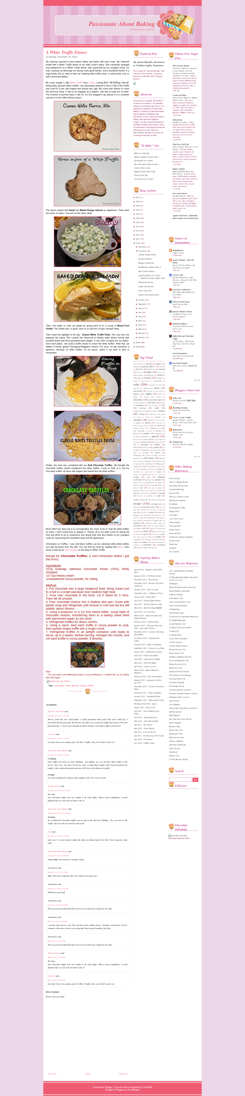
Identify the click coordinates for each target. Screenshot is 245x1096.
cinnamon (140, 405)
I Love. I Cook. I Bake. (182, 417)
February (142, 333)
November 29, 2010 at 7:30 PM (58, 715)
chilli (160, 394)
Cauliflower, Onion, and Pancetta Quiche (182, 315)
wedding (136, 545)
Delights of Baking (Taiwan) (180, 656)
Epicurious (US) (175, 667)
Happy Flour (174, 511)
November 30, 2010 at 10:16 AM (59, 790)
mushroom (136, 472)
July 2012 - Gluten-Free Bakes (146, 655)
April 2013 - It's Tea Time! (144, 611)
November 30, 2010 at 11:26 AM (59, 813)
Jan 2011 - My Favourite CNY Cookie (149, 735)
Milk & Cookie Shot (142, 153)
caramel (151, 385)
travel (145, 534)
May (140, 320)
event (67, 685)
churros (162, 403)
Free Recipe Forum (176, 686)
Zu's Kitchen (174, 551)
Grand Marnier (149, 439)
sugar (149, 526)
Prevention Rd (174, 526)
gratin (138, 442)
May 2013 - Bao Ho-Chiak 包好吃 (148, 607)
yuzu (152, 547)
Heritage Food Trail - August (145, 703)
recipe (83, 685)
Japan (138, 450)
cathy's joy (177, 398)
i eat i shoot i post (176, 518)
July (140, 312)
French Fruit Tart (141, 175)
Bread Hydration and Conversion (182, 587)
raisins (160, 499)
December (142, 246)
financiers (154, 428)
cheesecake (137, 391)
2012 (138, 234)
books (139, 378)
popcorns (152, 490)
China (135, 397)
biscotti (160, 372)
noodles (159, 471)
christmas (152, 402)
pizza (160, 487)
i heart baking (174, 522)
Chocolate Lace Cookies (143, 178)
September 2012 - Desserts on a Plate (149, 648)
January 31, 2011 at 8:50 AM (58, 905)
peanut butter (157, 485)
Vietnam (147, 539)
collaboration (137, 411)
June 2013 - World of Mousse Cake (148, 604)
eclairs (135, 425)
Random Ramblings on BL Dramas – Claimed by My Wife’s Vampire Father (185, 280)
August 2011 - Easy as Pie (144, 707)
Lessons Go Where (151, 455)
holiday (157, 444)
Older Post (123, 1073)
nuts (153, 474)
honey (146, 447)
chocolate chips (155, 399)
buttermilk (157, 381)
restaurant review (148, 507)
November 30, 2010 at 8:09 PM (58, 855)
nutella (144, 474)
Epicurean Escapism (177, 500)
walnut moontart (157, 542)
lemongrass (137, 455)
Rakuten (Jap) (174, 726)
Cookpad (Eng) (175, 634)
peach (148, 485)
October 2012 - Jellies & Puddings (148, 644)
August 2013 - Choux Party (145, 596)
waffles (135, 542)
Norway (135, 474)
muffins (159, 469)
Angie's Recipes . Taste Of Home (183, 261)
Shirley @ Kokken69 (56, 711)
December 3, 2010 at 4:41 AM (58, 888)
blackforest (150, 375)
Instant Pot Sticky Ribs (181, 410)
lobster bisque (138, 461)
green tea (146, 441)
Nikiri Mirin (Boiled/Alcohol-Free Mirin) (184, 293)
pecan (135, 488)
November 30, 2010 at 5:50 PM (58, 836)
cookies (161, 410)
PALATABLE (138, 132)
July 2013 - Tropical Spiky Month (147, 600)
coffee (156, 408)
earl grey (159, 423)
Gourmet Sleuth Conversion (180, 689)
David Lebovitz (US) (177, 649)
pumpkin (136, 499)
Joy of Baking (174, 704)
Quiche (145, 499)
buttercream (146, 381)
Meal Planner (174, 715)
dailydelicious (178, 250)
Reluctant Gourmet (176, 737)
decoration (161, 420)
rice (161, 507)
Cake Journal (174, 478)
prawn (140, 496)
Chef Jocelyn (71, 550)
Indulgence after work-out (179, 697)
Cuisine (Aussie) (175, 642)
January (141, 337)
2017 (138, 214)
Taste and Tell (174, 533)
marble (144, 466)
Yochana (172, 548)
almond (149, 363)
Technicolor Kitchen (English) (181, 537)
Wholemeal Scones (145, 282)
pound (162, 493)
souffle (161, 518)
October (141, 299)
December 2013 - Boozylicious (146, 579)
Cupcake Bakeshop (176, 489)
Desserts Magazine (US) (179, 660)
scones (145, 515)
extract (135, 428)
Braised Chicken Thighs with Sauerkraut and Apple (184, 266)
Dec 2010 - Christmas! (143, 739)
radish (153, 500)
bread (147, 377)
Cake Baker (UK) (176, 598)
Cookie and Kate (179, 95)
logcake (149, 461)
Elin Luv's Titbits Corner (179, 496)
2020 (138, 201)
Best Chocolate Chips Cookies (146, 164)
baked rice (151, 369)
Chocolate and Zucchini (178, 485)
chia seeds (159, 391)
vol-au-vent (158, 539)
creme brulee (160, 414)
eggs (152, 425)
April (140, 324)
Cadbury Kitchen (176, 594)
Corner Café (178, 275)
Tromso (154, 534)
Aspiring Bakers (148, 366)
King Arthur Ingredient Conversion (183, 708)
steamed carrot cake (154, 523)
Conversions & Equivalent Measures (183, 616)
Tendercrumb (174, 540)
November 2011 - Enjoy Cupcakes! (148, 692)
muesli (152, 469)
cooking (141, 414)
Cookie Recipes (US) (177, 623)
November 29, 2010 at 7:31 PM (58, 738)
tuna (137, 537)
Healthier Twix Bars (180, 122)
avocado (162, 367)
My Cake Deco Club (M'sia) (180, 719)
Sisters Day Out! (145, 290)
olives (160, 474)
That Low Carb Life (181, 144)
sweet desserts (159, 525)
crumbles (157, 417)
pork (160, 490)
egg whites (144, 425)
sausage (136, 515)
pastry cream (138, 485)
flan (150, 431)
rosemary (143, 510)
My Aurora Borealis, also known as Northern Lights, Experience (149, 63)
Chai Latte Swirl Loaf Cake (183, 356)
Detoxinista (177, 119)
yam (138, 547)
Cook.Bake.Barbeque (177, 620)
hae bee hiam (158, 442)
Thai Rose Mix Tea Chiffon (183, 444)
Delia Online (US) (176, 653)
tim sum (162, 531)
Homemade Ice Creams (143, 160)
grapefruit (161, 439)
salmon (159, 512)
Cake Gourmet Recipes (178, 605)
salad (151, 512)
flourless (159, 430)
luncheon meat (160, 461)
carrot (160, 385)
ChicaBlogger (133, 1090)
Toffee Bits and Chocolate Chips (183, 337)
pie (142, 487)
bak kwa (139, 369)
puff (158, 495)
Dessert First (174, 493)
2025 (138, 197)
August (141, 308)
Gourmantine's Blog (177, 507)
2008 (138, 346)
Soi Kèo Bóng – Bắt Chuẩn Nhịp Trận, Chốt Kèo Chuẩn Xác (184, 343)
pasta (160, 482)
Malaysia (159, 463)
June (140, 316)
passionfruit (150, 482)
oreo (148, 477)
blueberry (161, 375)
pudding (149, 496)
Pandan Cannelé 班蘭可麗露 (184, 400)
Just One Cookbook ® (182, 289)
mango (135, 466)
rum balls (136, 512)
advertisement (137, 364)
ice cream (154, 447)
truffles (90, 685)
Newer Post (52, 1073)
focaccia (136, 433)
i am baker (173, 515)
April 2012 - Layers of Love (145, 666)
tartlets (138, 531)
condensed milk (150, 411)
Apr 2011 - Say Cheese (143, 724)
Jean (49, 831)
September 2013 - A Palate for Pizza (148, 593)
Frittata (136, 436)
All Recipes (173, 583)
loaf (161, 458)
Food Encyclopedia (176, 682)
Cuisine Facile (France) (178, 645)
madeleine (148, 463)
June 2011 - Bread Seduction (145, 717)
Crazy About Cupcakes (178, 638)
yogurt (145, 547)
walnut (144, 542)
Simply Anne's (174, 529)
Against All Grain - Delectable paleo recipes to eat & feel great (185, 217)
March (141, 329)
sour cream (137, 520)
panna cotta (137, 482)
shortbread (155, 515)
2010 (138, 243)
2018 (138, 209)
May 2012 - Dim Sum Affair (145, 662)
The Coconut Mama (181, 65)
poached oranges (139, 490)
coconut (143, 408)
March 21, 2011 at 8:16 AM (57, 921)
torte (137, 534)
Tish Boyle (173, 752)
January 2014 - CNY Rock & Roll (147, 575)
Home (87, 1073)
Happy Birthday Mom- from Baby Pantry (183, 172)
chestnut (149, 391)
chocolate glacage (139, 403)
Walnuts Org (174, 755)
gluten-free (136, 439)
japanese (146, 450)
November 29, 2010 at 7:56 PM (58, 755)
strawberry (137, 525)
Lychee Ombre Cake (142, 167)
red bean (154, 504)
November (142, 251)
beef (139, 372)
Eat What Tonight (180, 363)
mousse (144, 469)
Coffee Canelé (178, 253)
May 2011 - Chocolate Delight (146, 721)
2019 (138, 205)
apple (158, 363)
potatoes (146, 493)
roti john (153, 510)
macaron (139, 463)
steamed (136, 523)
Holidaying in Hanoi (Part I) (149, 267)
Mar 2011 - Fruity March (144, 728)
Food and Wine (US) (177, 678)
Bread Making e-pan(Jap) (179, 590)
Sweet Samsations (180, 353)
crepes (147, 417)
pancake (149, 479)
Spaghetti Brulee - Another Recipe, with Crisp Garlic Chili (184, 421)
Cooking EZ (174, 631)
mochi (138, 469)
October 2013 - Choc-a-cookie (146, 589)
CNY (163, 405)
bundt (135, 381)
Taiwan (152, 528)
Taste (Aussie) (174, 748)
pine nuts (151, 488)
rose (134, 509)
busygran (51, 734)
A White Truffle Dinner (66, 52)
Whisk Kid (173, 544)
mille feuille (161, 466)
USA (150, 537)
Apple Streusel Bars (180, 304)
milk (151, 466)
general (75, 685)
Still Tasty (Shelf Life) (177, 744)
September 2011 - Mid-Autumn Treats (149, 700)
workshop (161, 544)
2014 (138, 226)
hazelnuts (144, 444)
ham (134, 445)
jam (163, 447)
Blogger (108, 1087)
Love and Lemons (180, 193)
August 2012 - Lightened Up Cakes (148, 651)
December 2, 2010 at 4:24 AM (58, 872)
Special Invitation (145, 258)
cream (150, 414)
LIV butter (149, 458)
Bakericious (177, 429)
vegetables (137, 539)
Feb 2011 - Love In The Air (145, 732)
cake (136, 384)
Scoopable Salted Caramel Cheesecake (183, 327)
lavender (146, 452)
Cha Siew (136, 388)
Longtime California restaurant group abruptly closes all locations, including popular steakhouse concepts (185, 72)
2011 (138, 239)
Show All (197, 380)
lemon (157, 452)
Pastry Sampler (175, 722)
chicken (136, 394)
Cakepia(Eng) (174, 609)
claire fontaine (153, 405)
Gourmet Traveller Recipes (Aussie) (183, 693)
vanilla (158, 536)
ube (144, 537)
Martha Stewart (175, 711)
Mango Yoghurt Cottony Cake (146, 156)
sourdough (147, 520)
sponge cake (158, 520)
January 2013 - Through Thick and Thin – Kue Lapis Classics (148, 626)
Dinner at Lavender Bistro (148, 294)
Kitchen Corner (54, 786)
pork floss (136, 493)
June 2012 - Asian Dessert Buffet (147, 659)
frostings (145, 436)
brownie (159, 378)
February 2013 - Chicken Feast (146, 621)
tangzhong (161, 528)
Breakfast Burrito (179, 196)
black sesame (138, 375)
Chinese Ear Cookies (152, 397)
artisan (135, 366)
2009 (138, 342)
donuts (138, 422)
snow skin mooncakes (147, 517)
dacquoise (151, 420)
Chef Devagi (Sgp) (176, 612)
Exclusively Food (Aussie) (179, 671)
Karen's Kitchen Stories (182, 311)
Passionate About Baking (122, 23)
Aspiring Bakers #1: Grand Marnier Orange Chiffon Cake (151, 276)
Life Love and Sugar (181, 301)
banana (162, 369)
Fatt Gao (145, 428)
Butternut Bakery (180, 323)
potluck (154, 493)
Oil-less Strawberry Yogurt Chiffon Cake (183, 433)
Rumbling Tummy (180, 407)
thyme (155, 531)
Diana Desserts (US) (177, 664)
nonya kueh (148, 472)
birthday (148, 372)
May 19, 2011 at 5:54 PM (56, 941)
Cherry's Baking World (178, 482)
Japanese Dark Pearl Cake (144, 171)
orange (136, 477)
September (142, 304)
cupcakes (137, 419)
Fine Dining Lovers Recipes (180, 675)
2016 (138, 218)
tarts (146, 531)
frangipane (158, 433)
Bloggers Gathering (146, 263)
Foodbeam (173, 504)
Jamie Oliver (174, 700)
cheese (157, 388)
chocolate (59, 685)
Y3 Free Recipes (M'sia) (178, 759)
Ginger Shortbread (145, 286)
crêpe (138, 417)
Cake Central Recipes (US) (179, 601)
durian (147, 422)
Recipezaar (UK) (176, 733)
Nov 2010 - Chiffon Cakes (144, 743)
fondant (147, 433)
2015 (138, 222)
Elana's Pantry (179, 168)
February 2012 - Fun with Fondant (148, 676)
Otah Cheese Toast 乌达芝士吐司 (185, 366)
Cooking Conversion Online (180, 627)
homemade (137, 447)
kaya (154, 450)
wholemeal (147, 544)
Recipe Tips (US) (176, 730)
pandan (158, 479)
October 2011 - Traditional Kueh (147, 696)
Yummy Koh (178, 441)
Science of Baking (176, 741)
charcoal (146, 388)
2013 (138, 230)
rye (145, 512)
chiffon (148, 393)
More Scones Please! (146, 271)
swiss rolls (140, 528)
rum (160, 509)
